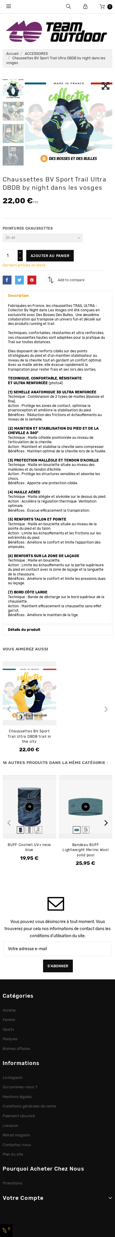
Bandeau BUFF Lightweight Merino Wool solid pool (86, 850)
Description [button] (18, 296)
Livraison (11, 1125)
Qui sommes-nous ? (20, 1087)
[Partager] (7, 280)
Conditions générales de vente (29, 1106)
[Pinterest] (31, 280)
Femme (9, 1019)
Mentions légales (17, 1096)
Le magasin (13, 1077)
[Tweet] (19, 280)
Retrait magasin (16, 1135)
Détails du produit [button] (24, 630)
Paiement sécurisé (19, 1116)
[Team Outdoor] (57, 31)
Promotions (13, 1183)
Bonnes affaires (17, 1048)
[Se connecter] (85, 6)
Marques (10, 1039)
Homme (9, 1010)
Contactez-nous (17, 1145)
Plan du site (13, 1154)
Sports (8, 1029)
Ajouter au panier (50, 256)
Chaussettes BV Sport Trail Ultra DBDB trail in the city (29, 736)
